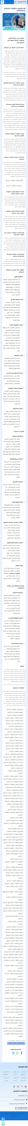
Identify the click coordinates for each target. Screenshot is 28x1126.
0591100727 (21, 1095)
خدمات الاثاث (15, 1073)
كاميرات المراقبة (5, 1073)
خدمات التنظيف (23, 1073)
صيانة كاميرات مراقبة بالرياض (16, 1043)
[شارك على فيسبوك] (21, 1054)
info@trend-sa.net (19, 1099)
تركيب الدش (15, 1079)
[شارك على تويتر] (13, 1054)
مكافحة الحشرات (23, 1079)
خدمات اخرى (6, 1079)
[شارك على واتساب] (17, 1054)
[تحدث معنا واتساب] (3, 1124)
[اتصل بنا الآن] (3, 1119)
